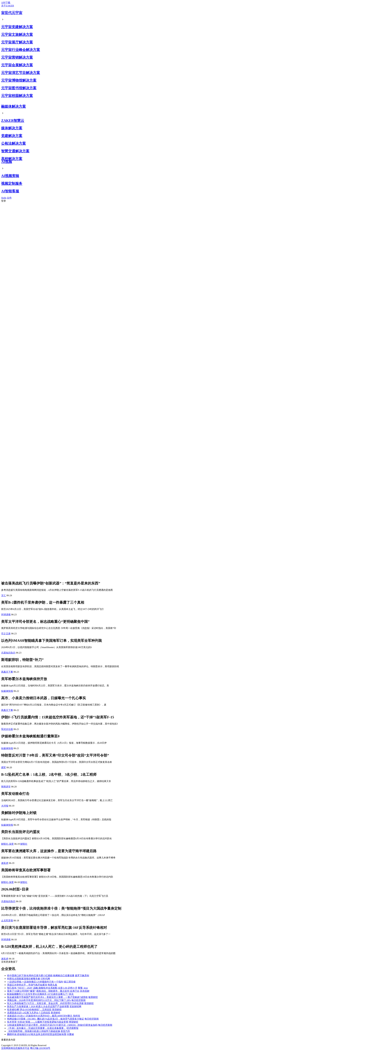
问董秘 (70, 1034)
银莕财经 (93, 997)
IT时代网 (45, 978)
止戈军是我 (7, 920)
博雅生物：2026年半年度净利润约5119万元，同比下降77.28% (39, 1000)
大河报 (4, 806)
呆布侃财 (84, 991)
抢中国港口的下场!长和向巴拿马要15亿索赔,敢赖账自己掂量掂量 (40, 975)
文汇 (3, 595)
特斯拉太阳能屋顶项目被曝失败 (23, 978)
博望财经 (73, 1022)
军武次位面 (7, 729)
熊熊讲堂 (6, 786)
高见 (71, 994)
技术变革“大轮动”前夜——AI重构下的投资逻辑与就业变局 (37, 1022)
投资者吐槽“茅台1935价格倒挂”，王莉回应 (29, 1009)
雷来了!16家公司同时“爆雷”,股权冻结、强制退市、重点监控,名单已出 (43, 991)
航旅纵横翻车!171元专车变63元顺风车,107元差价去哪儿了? (37, 994)
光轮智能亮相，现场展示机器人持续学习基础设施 (33, 1031)
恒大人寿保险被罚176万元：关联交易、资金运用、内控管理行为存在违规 (45, 1003)
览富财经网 (75, 1006)
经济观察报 (72, 1028)
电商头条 (52, 985)
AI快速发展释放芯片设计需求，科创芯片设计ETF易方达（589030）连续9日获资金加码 (52, 1025)
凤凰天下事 (7, 672)
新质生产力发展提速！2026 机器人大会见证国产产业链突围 (38, 1006)
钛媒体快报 (7, 691)
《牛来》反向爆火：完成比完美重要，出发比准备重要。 (36, 1028)
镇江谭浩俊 (70, 981)
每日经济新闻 (78, 1000)
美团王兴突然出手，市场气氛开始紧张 (27, 985)
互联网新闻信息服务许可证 (15, 1048)
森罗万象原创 (82, 975)
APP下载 (5, 2)
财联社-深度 (7, 844)
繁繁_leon (83, 988)
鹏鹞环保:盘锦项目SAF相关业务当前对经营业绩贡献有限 (36, 1034)
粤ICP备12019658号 (40, 1048)
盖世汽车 (65, 1031)
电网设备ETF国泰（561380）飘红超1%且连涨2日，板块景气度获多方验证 (45, 1019)
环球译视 (6, 614)
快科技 (76, 1015)
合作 (9, 198)
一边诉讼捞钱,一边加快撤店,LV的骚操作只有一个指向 (35, 981)
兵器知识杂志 (8, 652)
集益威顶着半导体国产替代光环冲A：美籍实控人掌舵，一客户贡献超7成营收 (47, 997)
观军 (3, 767)
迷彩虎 (4, 863)
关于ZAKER (7, 5)
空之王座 (6, 633)
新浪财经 (89, 1003)
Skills (3, 198)
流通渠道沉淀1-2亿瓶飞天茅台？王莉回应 (28, 1012)
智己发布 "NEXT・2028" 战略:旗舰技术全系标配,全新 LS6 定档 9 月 (42, 988)
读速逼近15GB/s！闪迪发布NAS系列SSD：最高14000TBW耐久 (39, 1015)
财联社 (23, 844)
